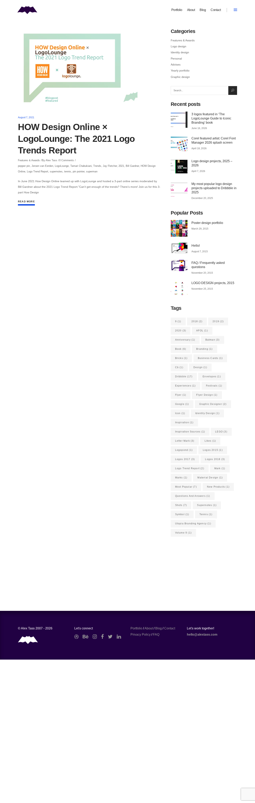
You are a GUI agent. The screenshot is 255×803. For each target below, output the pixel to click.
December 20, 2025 (202, 198)
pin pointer (78, 171)
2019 (218, 321)
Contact (169, 628)
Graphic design (180, 77)
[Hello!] (179, 248)
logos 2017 (185, 459)
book (180, 349)
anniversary (185, 339)
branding (204, 349)
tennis (67, 171)
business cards (210, 358)
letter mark (184, 440)
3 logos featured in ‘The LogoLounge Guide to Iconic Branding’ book (211, 118)
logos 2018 (215, 459)
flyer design (206, 395)
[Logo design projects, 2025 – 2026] (179, 166)
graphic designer (213, 404)
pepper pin (24, 165)
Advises (175, 64)
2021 (121, 165)
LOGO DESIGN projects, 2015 (212, 283)
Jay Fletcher (110, 165)
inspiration (184, 422)
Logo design (178, 46)
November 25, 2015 (202, 288)
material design (210, 477)
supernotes (56, 171)
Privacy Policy (140, 634)
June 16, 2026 (199, 128)
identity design (207, 413)
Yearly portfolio (180, 70)
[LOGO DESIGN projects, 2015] (179, 288)
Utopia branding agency (193, 523)
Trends (97, 165)
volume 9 (183, 532)
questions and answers (192, 496)
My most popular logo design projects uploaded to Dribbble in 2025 (213, 188)
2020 (180, 330)
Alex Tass (51, 160)
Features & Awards (29, 160)
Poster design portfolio (207, 223)
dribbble (184, 376)
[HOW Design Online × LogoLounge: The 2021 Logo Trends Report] (77, 68)
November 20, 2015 (202, 272)
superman (91, 171)
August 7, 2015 (199, 251)
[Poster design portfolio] (179, 228)
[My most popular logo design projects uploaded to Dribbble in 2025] (179, 189)
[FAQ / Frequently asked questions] (179, 265)
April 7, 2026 (198, 171)
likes (210, 440)
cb (179, 367)
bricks (181, 358)
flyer (180, 395)
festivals (214, 385)
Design (200, 367)
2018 (197, 321)
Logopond (184, 450)
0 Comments (66, 160)
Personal (176, 58)
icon (180, 413)
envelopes (212, 376)
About (148, 628)
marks (181, 477)
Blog (158, 628)
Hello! (195, 245)
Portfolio (136, 628)
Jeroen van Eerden (42, 165)
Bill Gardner (132, 165)
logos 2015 (213, 450)
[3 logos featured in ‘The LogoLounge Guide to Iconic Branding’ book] (179, 119)
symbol (182, 514)
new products (218, 486)
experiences (185, 385)
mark (219, 468)
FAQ (156, 634)
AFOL (202, 330)
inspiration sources (190, 431)
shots (181, 505)
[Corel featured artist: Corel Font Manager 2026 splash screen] (179, 143)
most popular (186, 486)
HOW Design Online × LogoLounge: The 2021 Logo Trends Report (76, 138)
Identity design (180, 52)
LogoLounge (62, 165)
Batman (212, 339)
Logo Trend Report (37, 171)
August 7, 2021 (26, 117)
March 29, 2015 (199, 228)
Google (182, 404)
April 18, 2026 (199, 148)
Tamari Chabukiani (81, 165)
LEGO (221, 431)
